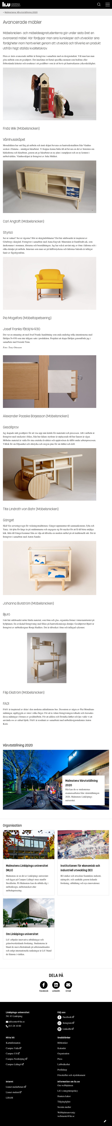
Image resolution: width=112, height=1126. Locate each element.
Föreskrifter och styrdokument (71, 1075)
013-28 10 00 (15, 1025)
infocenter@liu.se (17, 1021)
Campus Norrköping (15, 1058)
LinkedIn (67, 1028)
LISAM (9, 1097)
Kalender (61, 1048)
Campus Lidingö (13, 1064)
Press (59, 1058)
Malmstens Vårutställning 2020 (21, 12)
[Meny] (107, 4)
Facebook (67, 1016)
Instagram (67, 1022)
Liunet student (12, 1092)
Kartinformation (13, 1042)
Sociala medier (64, 1106)
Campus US (11, 1053)
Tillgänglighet (63, 1101)
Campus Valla (12, 1048)
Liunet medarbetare (15, 1086)
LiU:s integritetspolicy (67, 1090)
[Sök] (98, 4)
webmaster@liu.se (65, 1116)
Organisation (63, 1053)
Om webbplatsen (65, 1085)
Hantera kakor (64, 1096)
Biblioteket (62, 1042)
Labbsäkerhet (63, 1064)
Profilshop (62, 1069)
